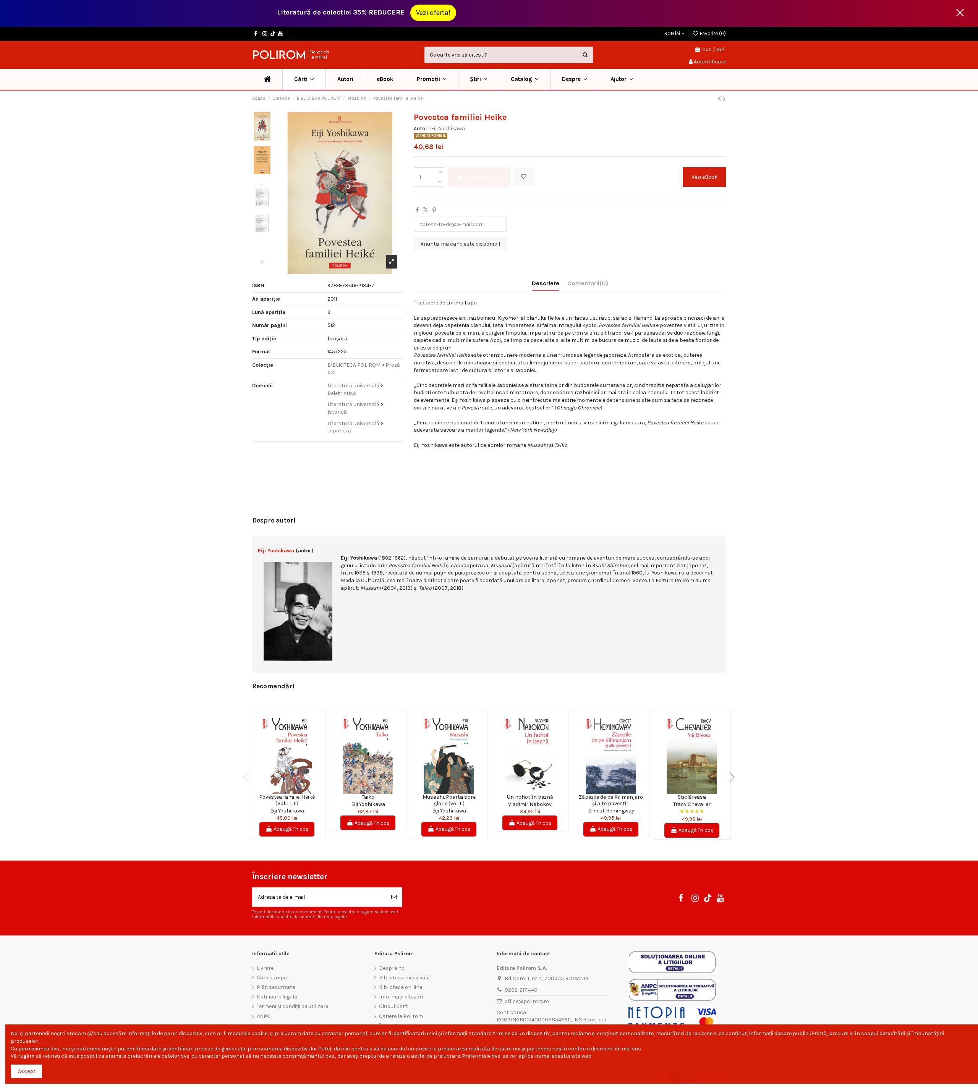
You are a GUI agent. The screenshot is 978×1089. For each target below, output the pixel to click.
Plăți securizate (276, 987)
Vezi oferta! (433, 12)
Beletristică (341, 393)
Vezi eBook (704, 177)
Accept (27, 1071)
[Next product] (724, 98)
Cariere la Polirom (401, 1016)
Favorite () (712, 33)
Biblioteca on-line (400, 987)
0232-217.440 (521, 990)
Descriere (545, 283)
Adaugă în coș (484, 177)
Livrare (265, 968)
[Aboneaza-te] (394, 897)
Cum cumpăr (273, 977)
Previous (248, 777)
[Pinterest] (434, 210)
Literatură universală (353, 385)
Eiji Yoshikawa (448, 128)
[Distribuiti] (417, 210)
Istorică (337, 412)
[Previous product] (720, 98)
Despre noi (392, 968)
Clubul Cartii (394, 1006)
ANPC (263, 1016)
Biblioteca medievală (404, 977)
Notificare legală (277, 997)
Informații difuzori (401, 997)
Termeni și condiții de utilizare (292, 1006)
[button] (431, 79)
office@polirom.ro (527, 1001)
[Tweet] (425, 210)
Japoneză (339, 430)
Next (729, 777)
